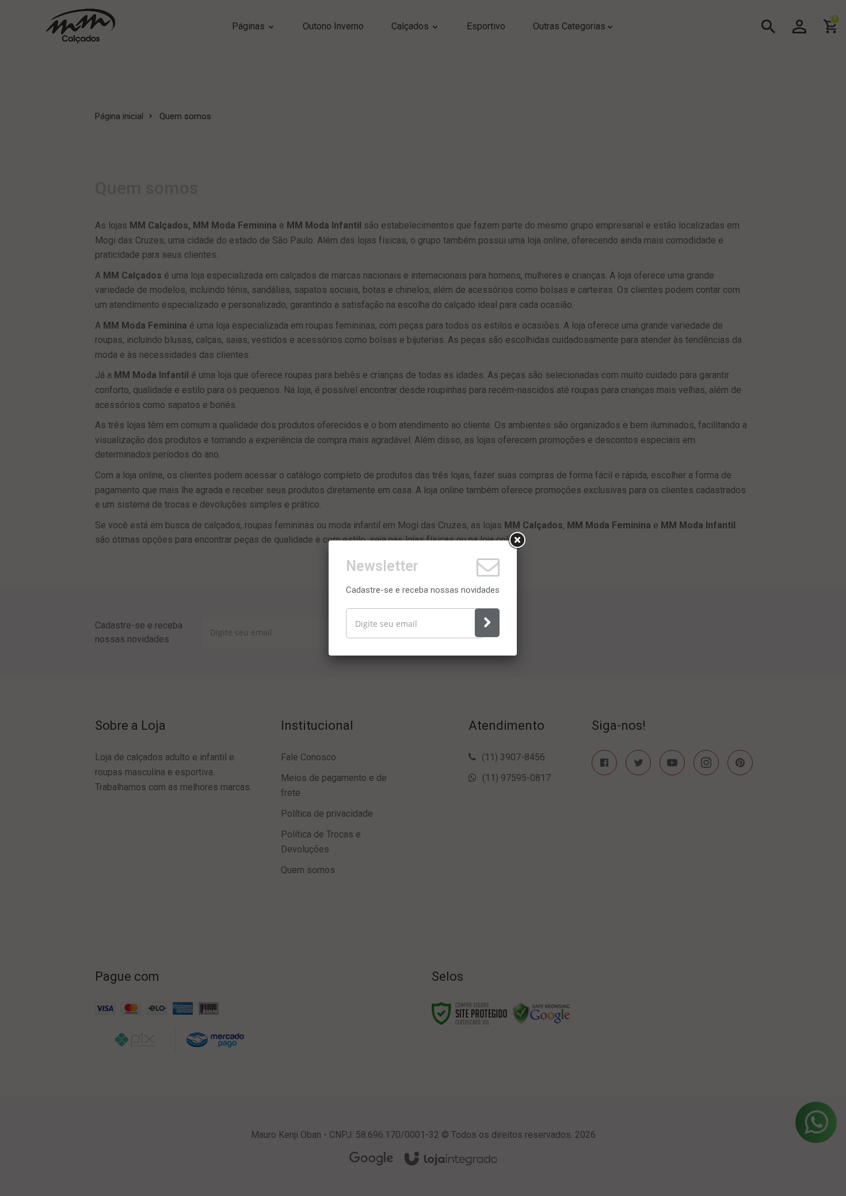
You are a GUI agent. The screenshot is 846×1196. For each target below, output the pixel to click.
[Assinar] (487, 622)
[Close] (516, 540)
